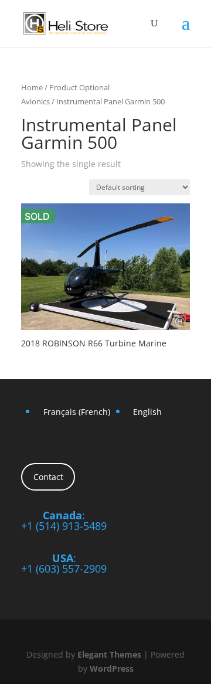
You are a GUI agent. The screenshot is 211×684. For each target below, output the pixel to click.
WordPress (112, 668)
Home (32, 87)
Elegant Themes (109, 654)
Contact (48, 476)
